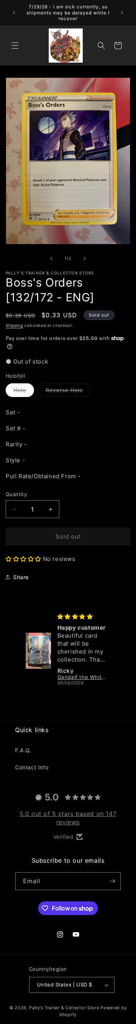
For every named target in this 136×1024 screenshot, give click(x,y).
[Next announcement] (122, 12)
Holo (24, 391)
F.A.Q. (23, 750)
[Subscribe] (112, 881)
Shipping (14, 325)
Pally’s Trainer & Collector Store (64, 1007)
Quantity (16, 494)
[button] (15, 45)
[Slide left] (51, 258)
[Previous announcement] (14, 12)
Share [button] (21, 577)
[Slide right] (84, 258)
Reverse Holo (68, 391)
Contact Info (31, 767)
